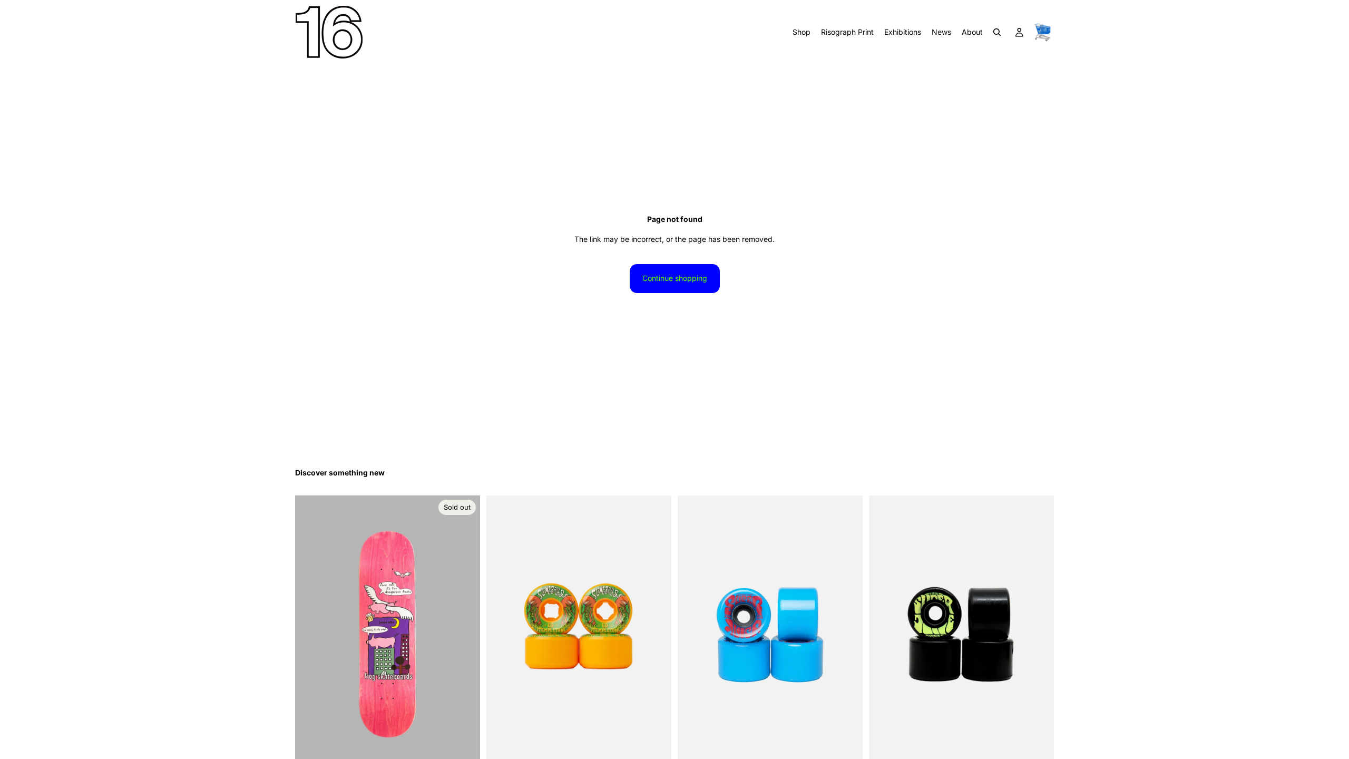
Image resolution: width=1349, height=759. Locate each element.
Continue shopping (674, 278)
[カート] (1042, 32)
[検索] (997, 32)
